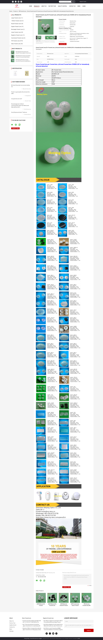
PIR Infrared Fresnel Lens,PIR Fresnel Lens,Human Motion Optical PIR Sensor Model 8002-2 (86, 604)
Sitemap (11, 631)
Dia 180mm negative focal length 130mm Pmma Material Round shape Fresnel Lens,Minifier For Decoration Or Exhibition (53, 621)
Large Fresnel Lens (16, 18)
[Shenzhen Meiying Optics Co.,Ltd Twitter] (15, 2)
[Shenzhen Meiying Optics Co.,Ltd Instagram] (21, 2)
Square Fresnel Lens (16, 26)
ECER (79, 638)
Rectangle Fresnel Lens (17, 29)
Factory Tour (52, 6)
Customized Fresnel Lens (17, 38)
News (78, 6)
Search (73, 1)
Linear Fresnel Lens (16, 32)
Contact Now (63, 44)
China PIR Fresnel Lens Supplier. (36, 638)
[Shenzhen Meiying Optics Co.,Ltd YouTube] (18, 2)
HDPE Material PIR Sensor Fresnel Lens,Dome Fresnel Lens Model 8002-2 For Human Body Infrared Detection (23, 61)
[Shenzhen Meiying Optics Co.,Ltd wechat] (20, 124)
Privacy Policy (26, 638)
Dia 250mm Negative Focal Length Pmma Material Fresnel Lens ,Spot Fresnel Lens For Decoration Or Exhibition (53, 625)
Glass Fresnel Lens (15, 43)
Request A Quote (83, 1)
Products (36, 6)
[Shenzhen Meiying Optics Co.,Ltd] (17, 6)
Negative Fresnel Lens (16, 35)
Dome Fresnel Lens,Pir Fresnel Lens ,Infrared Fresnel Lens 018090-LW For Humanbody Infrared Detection (45, 42)
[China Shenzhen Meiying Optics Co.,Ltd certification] (15, 73)
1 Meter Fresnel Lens (16, 20)
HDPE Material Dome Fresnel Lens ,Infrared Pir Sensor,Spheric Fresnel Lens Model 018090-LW (23, 53)
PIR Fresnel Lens (22, 11)
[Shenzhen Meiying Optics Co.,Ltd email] (13, 124)
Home (30, 6)
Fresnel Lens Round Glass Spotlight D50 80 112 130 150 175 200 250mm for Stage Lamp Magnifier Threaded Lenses (32, 621)
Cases (83, 6)
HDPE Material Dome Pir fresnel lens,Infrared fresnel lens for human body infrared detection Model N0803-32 (64, 604)
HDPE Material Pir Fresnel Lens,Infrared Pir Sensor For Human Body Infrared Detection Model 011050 (23, 57)
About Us (43, 6)
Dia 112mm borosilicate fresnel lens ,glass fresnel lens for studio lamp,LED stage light (31, 625)
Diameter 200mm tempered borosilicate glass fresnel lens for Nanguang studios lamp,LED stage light (32, 629)
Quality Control (62, 6)
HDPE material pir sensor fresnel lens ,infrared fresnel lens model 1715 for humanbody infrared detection (75, 604)
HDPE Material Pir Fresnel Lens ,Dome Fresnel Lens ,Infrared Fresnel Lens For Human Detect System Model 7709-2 (52, 604)
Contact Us (72, 6)
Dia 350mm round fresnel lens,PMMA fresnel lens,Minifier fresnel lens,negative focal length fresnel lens (53, 629)
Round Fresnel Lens (16, 23)
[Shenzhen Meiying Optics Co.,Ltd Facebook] (13, 2)
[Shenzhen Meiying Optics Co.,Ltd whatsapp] (16, 124)
